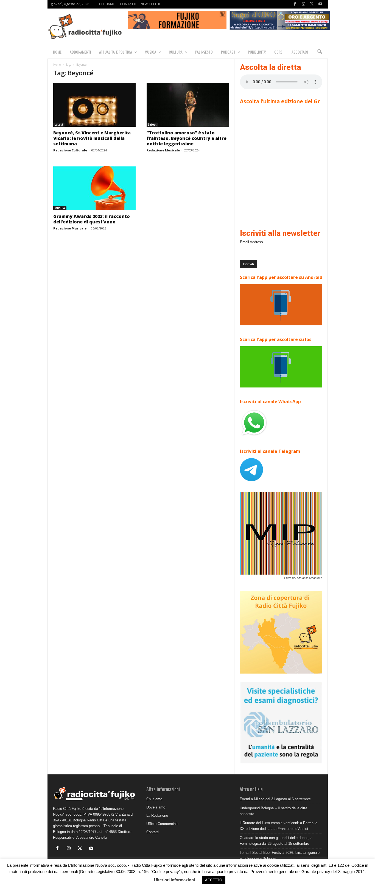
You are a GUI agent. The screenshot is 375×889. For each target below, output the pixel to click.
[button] (320, 52)
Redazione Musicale (163, 150)
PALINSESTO (204, 52)
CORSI (278, 52)
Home (57, 65)
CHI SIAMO (107, 4)
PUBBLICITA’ (257, 52)
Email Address (251, 242)
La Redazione (157, 815)
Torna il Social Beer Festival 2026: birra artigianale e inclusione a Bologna (280, 855)
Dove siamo (155, 807)
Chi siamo (154, 799)
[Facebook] (295, 4)
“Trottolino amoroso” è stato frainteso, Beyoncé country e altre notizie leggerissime (186, 138)
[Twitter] (312, 4)
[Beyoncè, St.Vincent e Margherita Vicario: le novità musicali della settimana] (94, 105)
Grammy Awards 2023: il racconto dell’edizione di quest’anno (91, 219)
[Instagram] (303, 4)
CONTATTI (128, 4)
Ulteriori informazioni (174, 879)
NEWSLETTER (150, 4)
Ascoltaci (300, 52)
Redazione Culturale (70, 150)
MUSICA (150, 52)
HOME (57, 52)
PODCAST (228, 52)
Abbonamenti (80, 52)
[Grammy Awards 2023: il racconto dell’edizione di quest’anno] (94, 188)
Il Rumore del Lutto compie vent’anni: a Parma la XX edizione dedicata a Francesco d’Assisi (278, 826)
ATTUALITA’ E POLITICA (115, 52)
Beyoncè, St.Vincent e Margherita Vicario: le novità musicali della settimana (92, 138)
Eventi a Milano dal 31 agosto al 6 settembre (275, 799)
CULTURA (176, 52)
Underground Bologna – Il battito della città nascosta (273, 811)
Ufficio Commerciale (162, 824)
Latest (59, 124)
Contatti (152, 832)
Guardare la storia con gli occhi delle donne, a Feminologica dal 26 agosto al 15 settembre (276, 841)
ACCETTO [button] (213, 880)
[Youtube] (320, 4)
